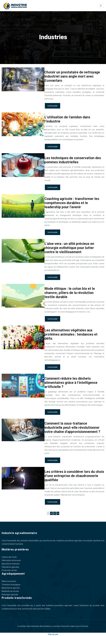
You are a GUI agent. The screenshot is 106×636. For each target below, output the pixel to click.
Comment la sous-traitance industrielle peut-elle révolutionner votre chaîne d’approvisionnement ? (72, 427)
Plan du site (53, 634)
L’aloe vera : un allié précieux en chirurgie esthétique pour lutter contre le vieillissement (69, 248)
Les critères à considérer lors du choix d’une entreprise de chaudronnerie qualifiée (74, 476)
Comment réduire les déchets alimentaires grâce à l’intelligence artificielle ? (70, 382)
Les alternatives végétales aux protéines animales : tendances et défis (70, 334)
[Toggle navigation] (101, 5)
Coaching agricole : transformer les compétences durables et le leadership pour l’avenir (71, 203)
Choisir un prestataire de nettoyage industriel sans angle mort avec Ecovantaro (72, 76)
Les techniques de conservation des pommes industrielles (72, 160)
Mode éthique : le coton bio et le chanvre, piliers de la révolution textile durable (69, 293)
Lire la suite (52, 106)
